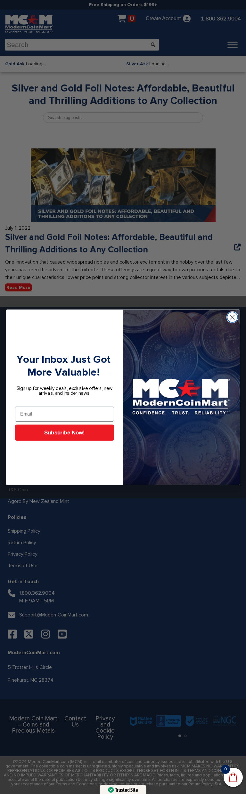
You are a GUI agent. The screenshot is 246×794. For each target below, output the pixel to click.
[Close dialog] (232, 317)
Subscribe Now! (64, 433)
